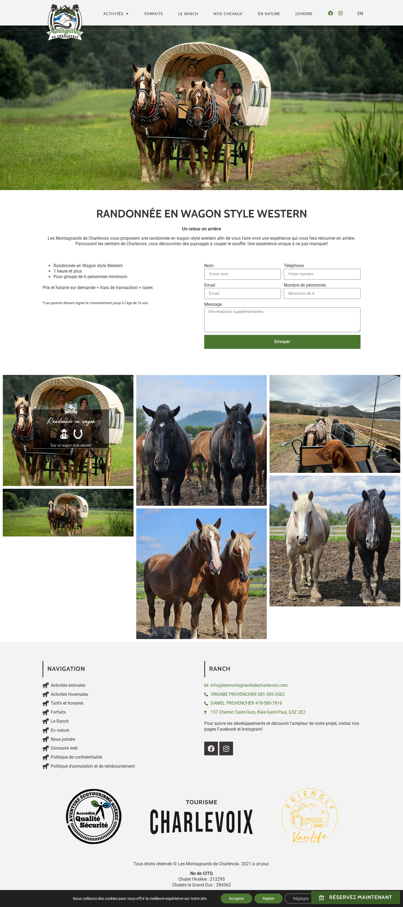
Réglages (301, 898)
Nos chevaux (228, 13)
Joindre (304, 13)
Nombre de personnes (305, 285)
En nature (269, 13)
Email (209, 285)
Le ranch (188, 13)
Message (213, 304)
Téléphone (294, 265)
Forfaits (153, 13)
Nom (209, 265)
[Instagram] (340, 13)
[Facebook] (331, 13)
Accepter (236, 898)
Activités (113, 13)
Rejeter (268, 898)
